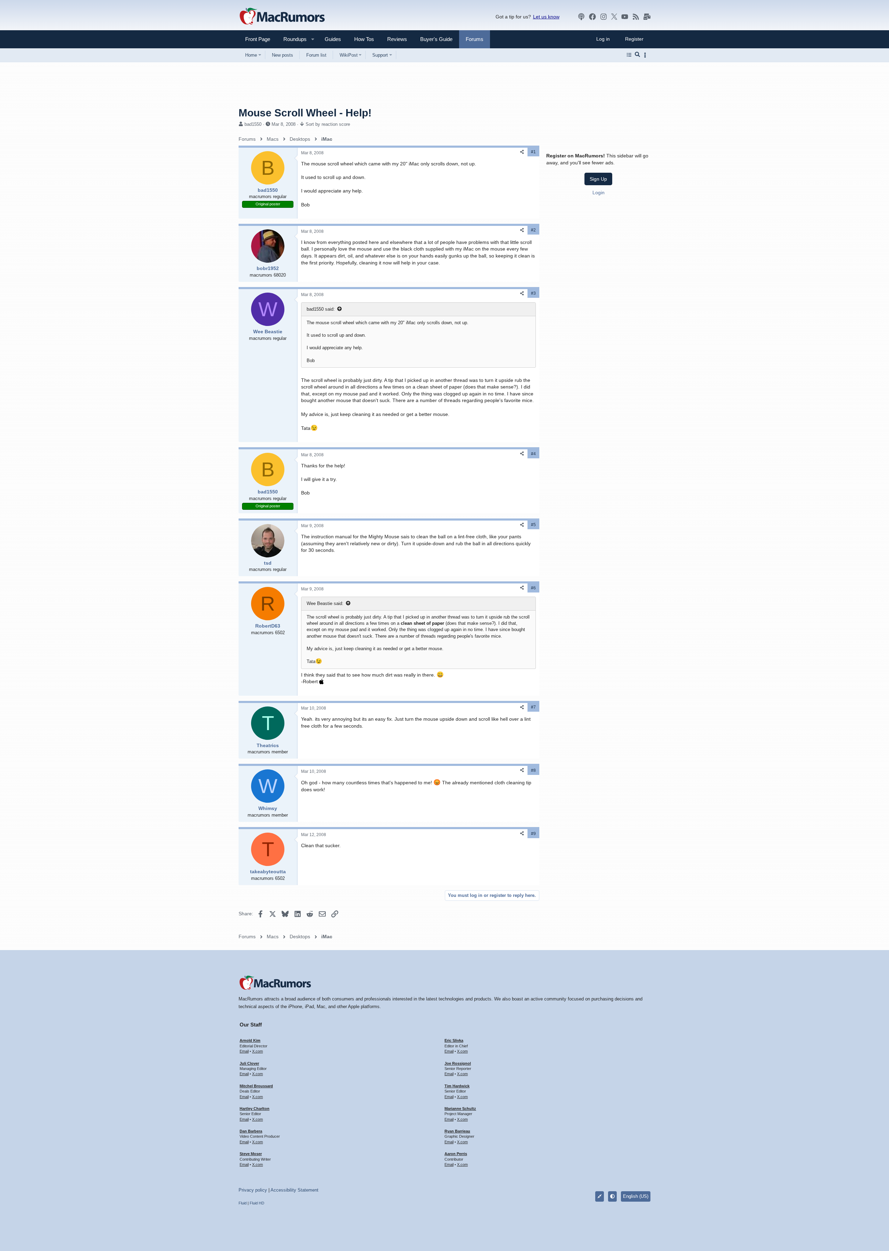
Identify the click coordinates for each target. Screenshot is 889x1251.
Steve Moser (251, 1154)
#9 (533, 833)
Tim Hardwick (457, 1086)
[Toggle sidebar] (646, 55)
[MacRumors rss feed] (635, 16)
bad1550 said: (321, 309)
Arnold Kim (250, 1040)
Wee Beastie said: (325, 603)
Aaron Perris (455, 1154)
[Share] (521, 152)
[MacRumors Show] (581, 16)
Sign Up (598, 179)
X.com (257, 1051)
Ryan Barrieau (457, 1131)
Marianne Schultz (460, 1108)
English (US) (635, 1196)
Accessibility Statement (294, 1190)
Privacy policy (253, 1190)
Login (598, 192)
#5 (533, 524)
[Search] (637, 55)
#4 (533, 453)
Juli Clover (249, 1063)
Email (244, 1051)
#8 (533, 770)
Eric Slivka (453, 1040)
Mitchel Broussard (256, 1086)
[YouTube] (624, 16)
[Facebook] (592, 16)
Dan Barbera (251, 1131)
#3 (533, 293)
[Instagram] (603, 16)
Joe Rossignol (457, 1063)
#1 (533, 151)
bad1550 (252, 124)
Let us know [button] (546, 16)
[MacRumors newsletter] (646, 16)
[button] (292, 39)
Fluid (243, 1203)
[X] (614, 16)
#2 (533, 230)
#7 (533, 707)
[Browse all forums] (629, 55)
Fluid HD (257, 1203)
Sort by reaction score (328, 124)
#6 (533, 588)
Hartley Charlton (254, 1108)
